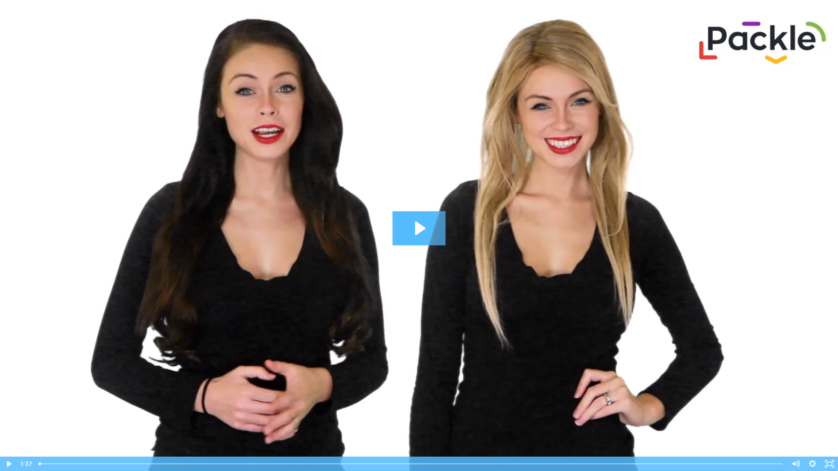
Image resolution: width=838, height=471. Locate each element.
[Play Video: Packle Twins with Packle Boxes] (419, 228)
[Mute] (795, 464)
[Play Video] (8, 464)
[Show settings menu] (812, 464)
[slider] (411, 464)
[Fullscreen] (829, 464)
